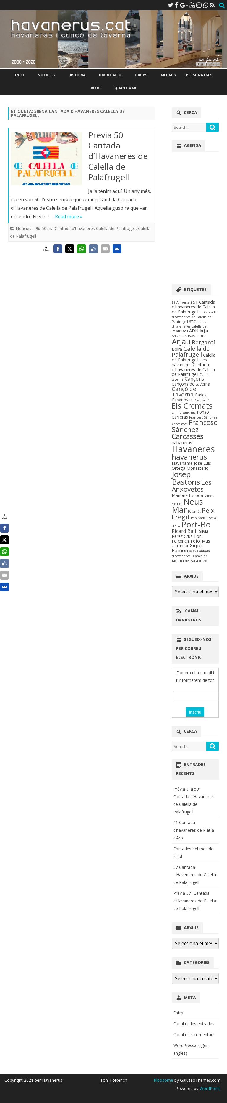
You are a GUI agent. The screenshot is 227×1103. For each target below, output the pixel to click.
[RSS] (212, 5)
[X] (69, 248)
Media (166, 74)
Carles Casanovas (189, 397)
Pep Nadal (199, 518)
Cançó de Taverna (184, 391)
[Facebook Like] (93, 248)
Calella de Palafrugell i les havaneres (193, 360)
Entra (178, 1013)
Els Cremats (192, 406)
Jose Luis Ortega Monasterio (191, 465)
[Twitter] (171, 5)
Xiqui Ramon (187, 548)
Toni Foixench (187, 538)
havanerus (189, 457)
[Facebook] (177, 5)
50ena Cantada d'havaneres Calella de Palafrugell (89, 228)
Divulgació (110, 74)
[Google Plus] (184, 5)
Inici (19, 74)
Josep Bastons (186, 478)
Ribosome (163, 1080)
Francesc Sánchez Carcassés (194, 429)
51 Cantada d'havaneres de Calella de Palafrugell (193, 307)
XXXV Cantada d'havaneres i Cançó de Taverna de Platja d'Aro (191, 556)
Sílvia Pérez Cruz (190, 533)
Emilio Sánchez (184, 412)
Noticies (46, 74)
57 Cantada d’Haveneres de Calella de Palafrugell (194, 874)
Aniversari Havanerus (188, 336)
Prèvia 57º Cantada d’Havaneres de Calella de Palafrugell (194, 900)
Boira (177, 349)
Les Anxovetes (192, 486)
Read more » (68, 216)
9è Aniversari (182, 302)
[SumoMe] (117, 248)
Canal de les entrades (193, 1023)
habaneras (182, 442)
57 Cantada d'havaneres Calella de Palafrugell (189, 326)
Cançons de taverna (191, 384)
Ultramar (180, 545)
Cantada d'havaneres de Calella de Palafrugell (193, 369)
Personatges (199, 74)
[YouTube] (192, 5)
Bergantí (203, 342)
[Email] (105, 248)
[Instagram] (199, 5)
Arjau (181, 341)
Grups (141, 74)
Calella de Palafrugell (191, 351)
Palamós (194, 512)
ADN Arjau (199, 330)
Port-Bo (196, 524)
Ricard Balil (185, 530)
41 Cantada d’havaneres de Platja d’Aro (193, 830)
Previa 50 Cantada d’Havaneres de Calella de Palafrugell (118, 156)
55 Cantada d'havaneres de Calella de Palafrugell (194, 317)
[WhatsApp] (205, 5)
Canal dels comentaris (194, 1034)
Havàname (182, 463)
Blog (96, 87)
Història (76, 74)
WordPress (209, 1088)
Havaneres (193, 449)
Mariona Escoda (187, 495)
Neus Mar (187, 505)
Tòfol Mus (200, 541)
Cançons (194, 378)
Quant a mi (125, 87)
